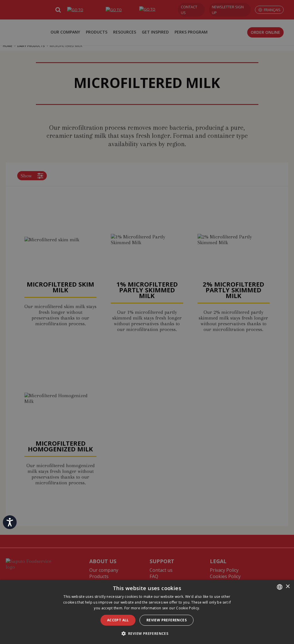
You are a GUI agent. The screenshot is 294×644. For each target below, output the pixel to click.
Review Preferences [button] (166, 620)
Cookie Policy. (188, 608)
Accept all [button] (118, 620)
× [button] (287, 586)
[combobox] (280, 587)
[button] (147, 633)
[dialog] (147, 612)
